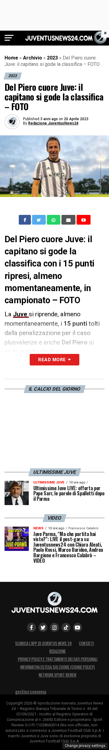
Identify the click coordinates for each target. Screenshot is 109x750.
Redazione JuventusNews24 (53, 123)
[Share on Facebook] (25, 220)
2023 (52, 58)
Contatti (86, 643)
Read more (52, 359)
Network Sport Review (57, 675)
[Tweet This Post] (39, 220)
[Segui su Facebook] (31, 627)
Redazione (57, 651)
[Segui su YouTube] (77, 627)
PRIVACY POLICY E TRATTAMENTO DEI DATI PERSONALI (57, 659)
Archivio (32, 58)
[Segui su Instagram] (54, 627)
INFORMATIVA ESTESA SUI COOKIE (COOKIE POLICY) (57, 667)
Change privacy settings (85, 746)
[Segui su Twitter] (43, 627)
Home (11, 58)
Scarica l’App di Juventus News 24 (43, 643)
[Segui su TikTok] (66, 627)
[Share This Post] (54, 220)
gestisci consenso (30, 691)
